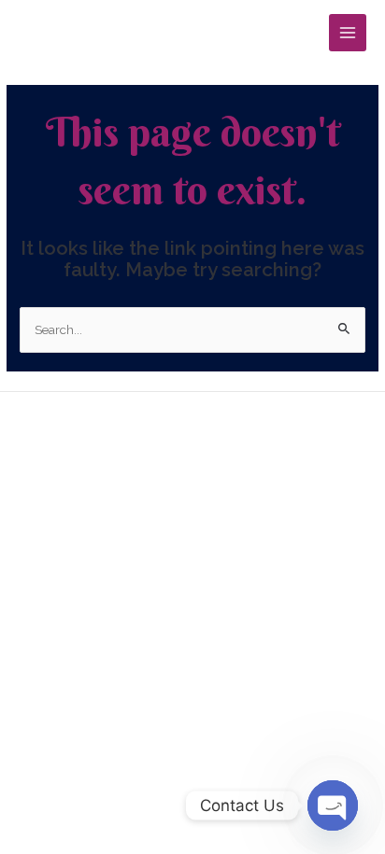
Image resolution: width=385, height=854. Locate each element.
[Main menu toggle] (348, 33)
